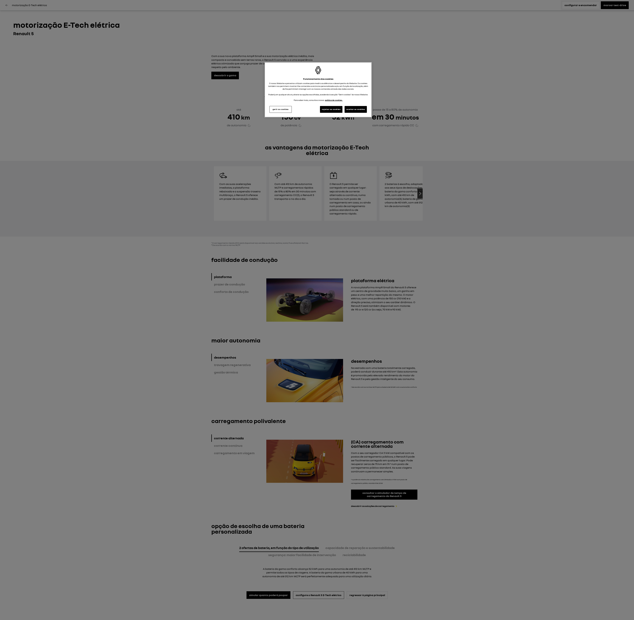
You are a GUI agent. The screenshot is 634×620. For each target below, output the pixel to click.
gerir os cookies (281, 109)
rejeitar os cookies (331, 109)
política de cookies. (334, 100)
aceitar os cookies (355, 109)
